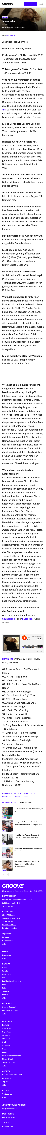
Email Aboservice (9, 928)
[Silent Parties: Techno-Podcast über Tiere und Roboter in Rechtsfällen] (7, 839)
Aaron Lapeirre (10, 35)
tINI (4, 109)
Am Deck (17, 793)
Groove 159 (7, 796)
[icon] (42, 4)
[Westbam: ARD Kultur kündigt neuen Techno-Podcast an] (7, 852)
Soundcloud (8, 619)
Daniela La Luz (29, 793)
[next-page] (7, 874)
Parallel (17, 796)
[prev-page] (3, 874)
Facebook (27, 619)
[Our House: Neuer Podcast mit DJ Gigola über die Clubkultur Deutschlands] (7, 865)
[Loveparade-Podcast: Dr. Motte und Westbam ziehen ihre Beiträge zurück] (7, 826)
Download (8, 659)
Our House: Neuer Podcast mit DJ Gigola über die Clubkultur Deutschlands (27, 864)
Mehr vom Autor (26, 802)
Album (4, 817)
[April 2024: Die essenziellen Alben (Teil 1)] (7, 813)
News (4, 830)
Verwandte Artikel (9, 802)
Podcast (5, 17)
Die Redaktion (8, 27)
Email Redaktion (9, 925)
